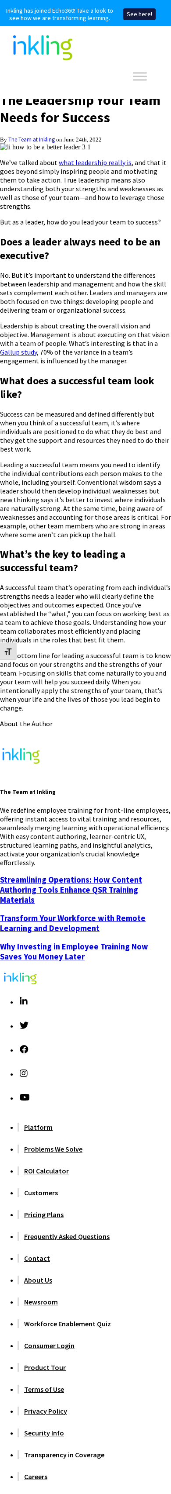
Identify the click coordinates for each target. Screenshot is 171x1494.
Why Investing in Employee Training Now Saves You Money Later (74, 952)
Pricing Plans (44, 1214)
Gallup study (18, 352)
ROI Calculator (46, 1170)
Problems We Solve (53, 1149)
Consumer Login (49, 1345)
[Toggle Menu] (140, 76)
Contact (37, 1258)
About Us (38, 1280)
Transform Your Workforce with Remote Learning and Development (73, 923)
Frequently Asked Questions (67, 1236)
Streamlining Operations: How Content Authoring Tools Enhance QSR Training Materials (71, 890)
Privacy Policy (45, 1411)
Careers (35, 1476)
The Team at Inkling (31, 139)
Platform (38, 1127)
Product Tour (45, 1367)
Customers (41, 1192)
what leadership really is (95, 162)
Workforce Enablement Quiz (67, 1323)
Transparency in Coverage (64, 1454)
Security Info (44, 1432)
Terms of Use (44, 1389)
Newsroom (41, 1301)
